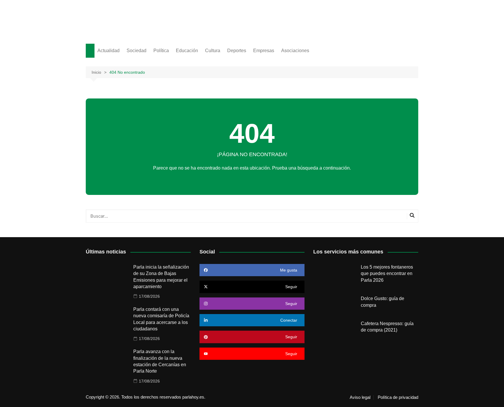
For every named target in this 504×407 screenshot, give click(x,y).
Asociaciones (295, 50)
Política (161, 50)
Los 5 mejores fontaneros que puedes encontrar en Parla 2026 (387, 274)
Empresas (263, 50)
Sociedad (136, 50)
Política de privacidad (398, 397)
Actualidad (108, 50)
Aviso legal (360, 397)
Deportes (236, 50)
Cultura (212, 50)
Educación (187, 50)
